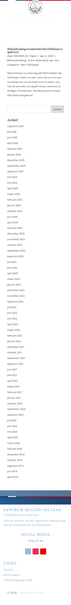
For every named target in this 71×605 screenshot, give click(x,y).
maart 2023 (13, 279)
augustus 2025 (15, 171)
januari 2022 (14, 341)
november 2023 (16, 239)
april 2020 (12, 437)
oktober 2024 (14, 211)
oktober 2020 (14, 403)
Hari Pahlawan (29, 64)
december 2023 (15, 233)
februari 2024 (14, 228)
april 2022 (12, 324)
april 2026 (12, 143)
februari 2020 (14, 448)
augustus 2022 (15, 301)
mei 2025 (12, 182)
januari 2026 (14, 154)
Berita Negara (12, 574)
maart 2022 (13, 330)
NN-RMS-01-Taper (25, 56)
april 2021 (12, 380)
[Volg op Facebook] (28, 551)
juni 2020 (12, 426)
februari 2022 (14, 335)
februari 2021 (14, 392)
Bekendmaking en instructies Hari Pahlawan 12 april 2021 (35, 50)
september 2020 (16, 409)
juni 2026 (12, 137)
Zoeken (57, 109)
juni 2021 (12, 369)
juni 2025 (12, 177)
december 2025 (15, 160)
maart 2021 (13, 386)
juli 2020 (11, 420)
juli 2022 (11, 307)
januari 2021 (14, 397)
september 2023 (16, 250)
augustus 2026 (15, 126)
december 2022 (15, 290)
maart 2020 (13, 443)
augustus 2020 (15, 414)
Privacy (40, 592)
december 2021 (15, 347)
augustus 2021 (15, 363)
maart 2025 (13, 194)
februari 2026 (14, 148)
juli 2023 (11, 262)
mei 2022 (12, 318)
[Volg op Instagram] (36, 551)
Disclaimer (26, 592)
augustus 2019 (15, 465)
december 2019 (15, 454)
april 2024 (12, 222)
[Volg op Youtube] (43, 551)
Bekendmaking (16, 60)
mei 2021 (12, 375)
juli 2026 (11, 131)
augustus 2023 (15, 256)
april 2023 (12, 273)
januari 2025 (14, 205)
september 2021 (16, 358)
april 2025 (12, 188)
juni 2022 (12, 313)
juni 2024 (12, 216)
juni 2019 (12, 471)
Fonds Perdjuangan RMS (18, 580)
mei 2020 (12, 431)
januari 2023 (14, 284)
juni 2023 (12, 267)
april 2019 (12, 477)
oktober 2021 (14, 352)
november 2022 (16, 295)
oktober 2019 (14, 460)
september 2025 (16, 165)
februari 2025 (14, 199)
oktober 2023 (14, 245)
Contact (8, 569)
